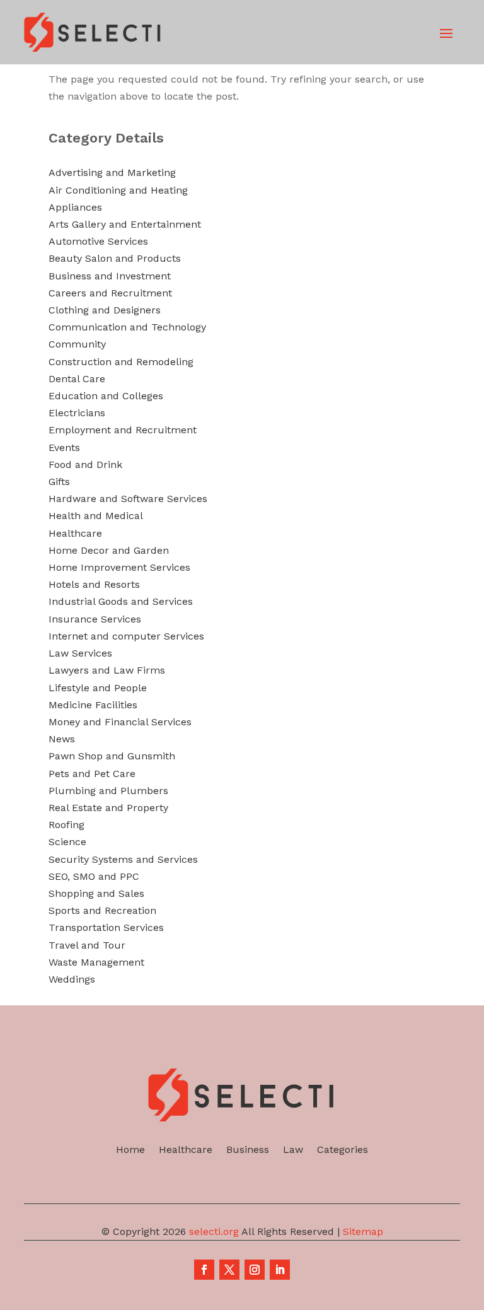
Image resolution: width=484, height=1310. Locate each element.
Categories (342, 1150)
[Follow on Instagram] (255, 1270)
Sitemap (363, 1231)
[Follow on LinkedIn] (280, 1270)
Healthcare (185, 1150)
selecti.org (214, 1231)
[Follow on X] (229, 1270)
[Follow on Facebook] (204, 1270)
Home (130, 1150)
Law (293, 1150)
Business (247, 1150)
